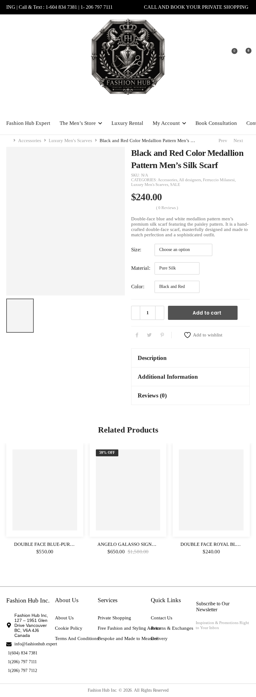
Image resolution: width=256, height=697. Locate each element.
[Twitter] (149, 335)
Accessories (29, 140)
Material (140, 268)
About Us (64, 617)
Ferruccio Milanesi (219, 180)
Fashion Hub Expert (28, 123)
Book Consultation (216, 123)
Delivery (159, 638)
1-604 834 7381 (68, 7)
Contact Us (161, 617)
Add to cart (207, 313)
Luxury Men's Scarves (70, 140)
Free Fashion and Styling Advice (129, 628)
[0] (244, 53)
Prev (221, 140)
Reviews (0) (152, 395)
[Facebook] (136, 335)
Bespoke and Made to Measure (128, 638)
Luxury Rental (127, 123)
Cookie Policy (68, 628)
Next (239, 140)
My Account (166, 123)
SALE (175, 184)
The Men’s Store (78, 123)
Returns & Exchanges (172, 628)
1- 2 (91, 7)
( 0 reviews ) (167, 208)
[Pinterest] (162, 335)
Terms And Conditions (77, 638)
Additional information (168, 376)
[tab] (190, 358)
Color (137, 287)
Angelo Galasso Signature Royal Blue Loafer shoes (164, 544)
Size (135, 250)
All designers (190, 180)
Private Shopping (114, 617)
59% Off (107, 453)
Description (152, 358)
